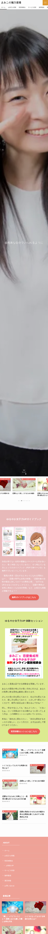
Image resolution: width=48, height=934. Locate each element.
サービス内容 (9, 870)
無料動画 (7, 875)
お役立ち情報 (9, 856)
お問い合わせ (9, 886)
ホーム (6, 850)
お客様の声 (10, 865)
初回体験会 (8, 861)
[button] (45, 2)
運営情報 (7, 881)
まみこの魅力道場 (11, 2)
